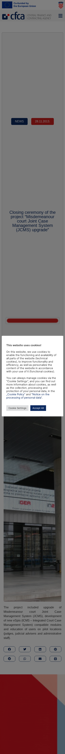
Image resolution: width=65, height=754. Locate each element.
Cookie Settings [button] (17, 408)
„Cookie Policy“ (15, 394)
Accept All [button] (38, 408)
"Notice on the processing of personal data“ (27, 396)
